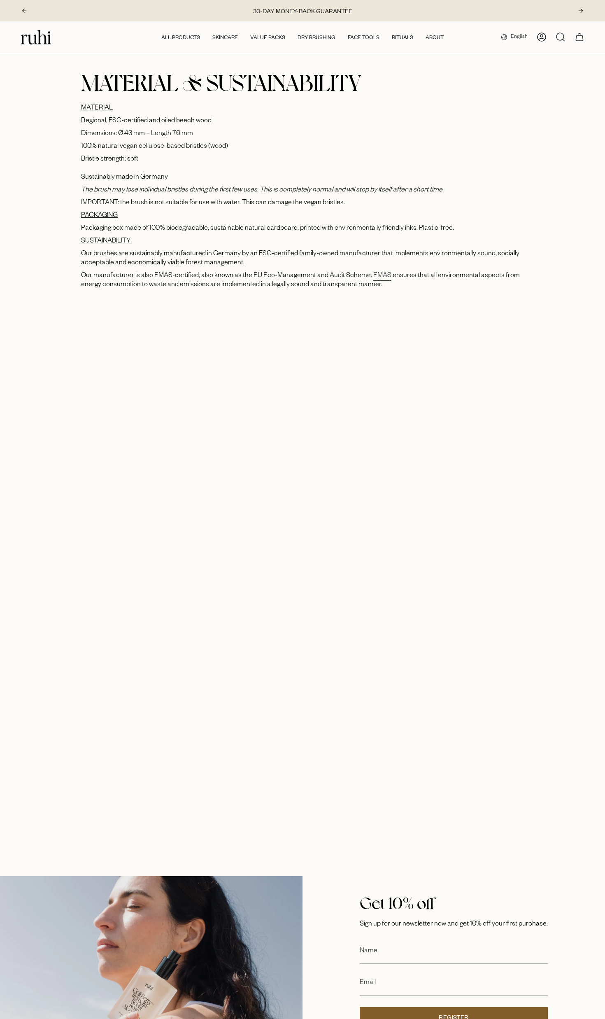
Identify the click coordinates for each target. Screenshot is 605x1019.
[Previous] (24, 10)
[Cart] (579, 37)
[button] (180, 37)
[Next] (580, 10)
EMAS (382, 276)
